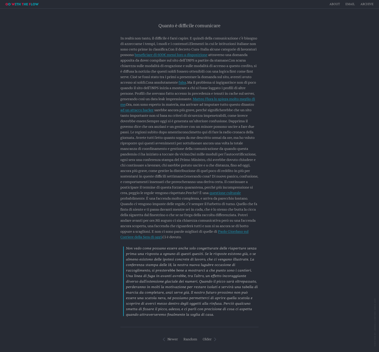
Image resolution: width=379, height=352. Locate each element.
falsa (182, 82)
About (334, 4)
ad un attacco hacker (137, 110)
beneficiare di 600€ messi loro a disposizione (171, 55)
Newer (172, 339)
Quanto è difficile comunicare (189, 26)
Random (190, 339)
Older (207, 339)
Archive (366, 4)
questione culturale (225, 193)
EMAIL (350, 4)
